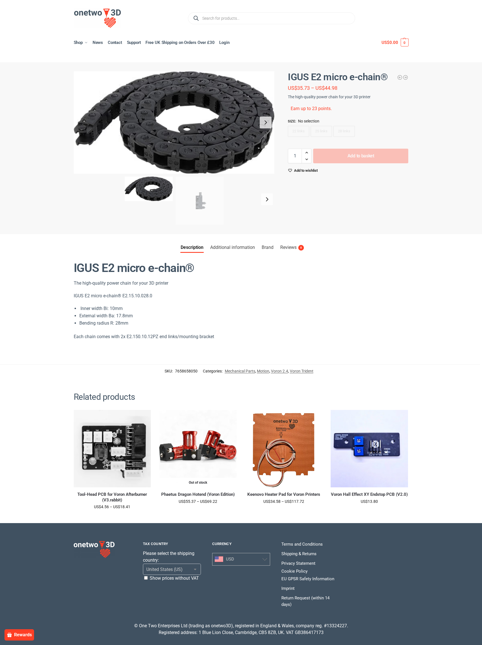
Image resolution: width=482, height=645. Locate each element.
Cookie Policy (294, 571)
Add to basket (361, 156)
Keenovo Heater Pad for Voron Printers (283, 494)
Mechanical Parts (240, 371)
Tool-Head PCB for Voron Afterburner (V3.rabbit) (112, 497)
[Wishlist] (142, 418)
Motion (263, 371)
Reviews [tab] (291, 247)
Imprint (288, 588)
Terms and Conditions (302, 544)
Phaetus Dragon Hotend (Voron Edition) (198, 494)
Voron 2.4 (279, 371)
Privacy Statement (298, 563)
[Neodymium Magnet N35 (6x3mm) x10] (400, 77)
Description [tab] (192, 247)
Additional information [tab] (232, 247)
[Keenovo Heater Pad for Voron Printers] (283, 448)
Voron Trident (301, 371)
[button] (395, 42)
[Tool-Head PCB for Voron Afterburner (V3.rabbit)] (112, 448)
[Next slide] (266, 122)
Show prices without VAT (174, 578)
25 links (321, 131)
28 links (344, 131)
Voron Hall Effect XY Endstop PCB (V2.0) (369, 494)
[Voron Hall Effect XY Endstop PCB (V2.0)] (369, 448)
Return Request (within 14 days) (305, 601)
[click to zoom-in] (174, 122)
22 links (298, 131)
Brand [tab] (267, 247)
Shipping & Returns (299, 553)
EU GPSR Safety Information (307, 578)
